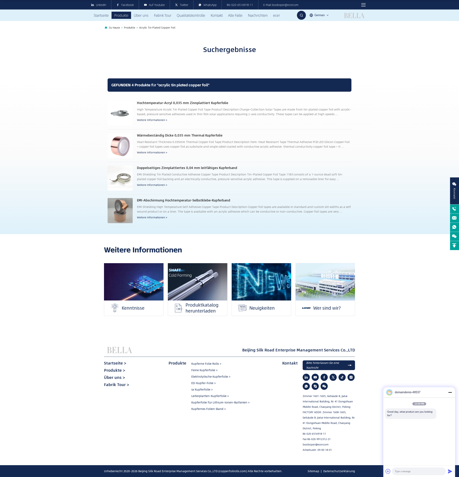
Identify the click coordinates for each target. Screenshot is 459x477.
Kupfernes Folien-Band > (208, 409)
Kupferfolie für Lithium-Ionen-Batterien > (220, 402)
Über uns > (114, 377)
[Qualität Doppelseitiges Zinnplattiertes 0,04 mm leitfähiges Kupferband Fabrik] (120, 178)
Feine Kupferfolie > (204, 370)
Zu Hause (114, 27)
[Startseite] (120, 350)
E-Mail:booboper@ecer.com (280, 5)
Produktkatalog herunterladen (188, 311)
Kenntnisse (119, 308)
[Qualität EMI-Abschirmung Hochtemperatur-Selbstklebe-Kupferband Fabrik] (120, 210)
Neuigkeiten (248, 308)
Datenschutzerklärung (339, 471)
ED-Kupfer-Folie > (203, 383)
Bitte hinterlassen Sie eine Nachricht (322, 365)
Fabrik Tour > (116, 384)
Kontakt (290, 363)
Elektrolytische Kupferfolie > (210, 377)
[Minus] (450, 392)
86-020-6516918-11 (240, 5)
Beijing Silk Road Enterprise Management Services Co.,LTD (178, 471)
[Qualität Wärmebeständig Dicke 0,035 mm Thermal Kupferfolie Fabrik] (120, 145)
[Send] (450, 471)
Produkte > (114, 370)
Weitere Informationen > (152, 120)
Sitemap (313, 471)
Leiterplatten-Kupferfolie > (210, 396)
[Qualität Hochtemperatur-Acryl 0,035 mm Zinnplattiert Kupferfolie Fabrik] (120, 113)
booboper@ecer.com (315, 444)
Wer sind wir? (313, 308)
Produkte (129, 27)
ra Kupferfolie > (202, 389)
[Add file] (388, 471)
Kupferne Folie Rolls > (206, 364)
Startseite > (115, 363)
